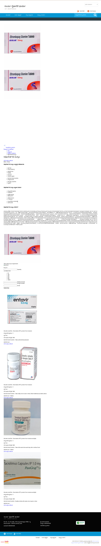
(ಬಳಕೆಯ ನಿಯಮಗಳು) (95, 541)
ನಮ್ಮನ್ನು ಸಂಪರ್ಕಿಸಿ (41, 15)
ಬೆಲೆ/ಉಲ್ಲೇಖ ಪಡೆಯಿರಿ (8, 160)
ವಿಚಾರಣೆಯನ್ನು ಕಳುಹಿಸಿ (10, 147)
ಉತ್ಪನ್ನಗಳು (10, 152)
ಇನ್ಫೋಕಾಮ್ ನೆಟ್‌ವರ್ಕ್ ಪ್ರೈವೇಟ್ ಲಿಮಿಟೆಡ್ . (77, 542)
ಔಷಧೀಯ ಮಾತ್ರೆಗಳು (12, 153)
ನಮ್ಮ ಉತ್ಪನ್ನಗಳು (29, 15)
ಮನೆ (8, 150)
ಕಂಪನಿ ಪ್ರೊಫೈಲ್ (18, 15)
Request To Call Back (8, 149)
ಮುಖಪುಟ (8, 15)
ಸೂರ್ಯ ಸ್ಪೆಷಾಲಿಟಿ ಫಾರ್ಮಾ (15, 7)
